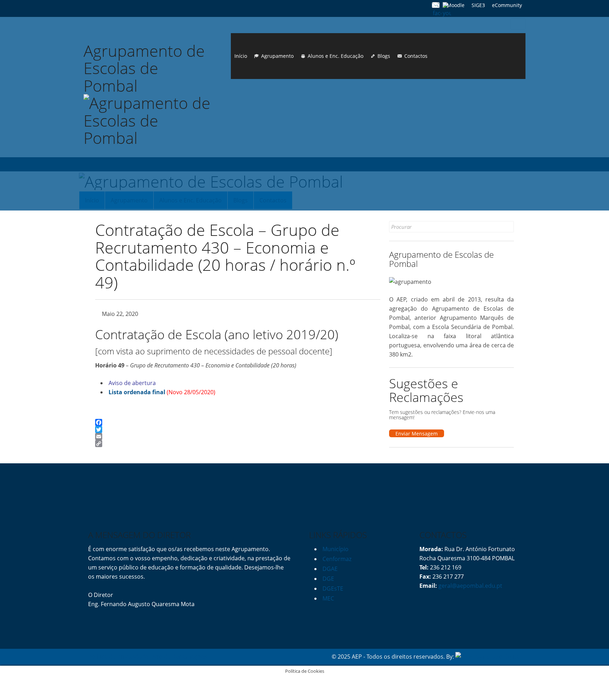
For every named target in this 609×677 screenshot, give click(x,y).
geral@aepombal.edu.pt (469, 586)
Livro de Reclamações (178, 656)
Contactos (415, 56)
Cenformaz (336, 559)
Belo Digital (506, 656)
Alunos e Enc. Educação (335, 56)
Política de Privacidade (118, 656)
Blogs (383, 56)
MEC (328, 598)
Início (240, 56)
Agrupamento (277, 56)
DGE (328, 579)
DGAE (330, 569)
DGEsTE (332, 588)
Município (335, 549)
